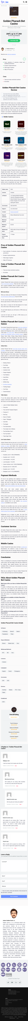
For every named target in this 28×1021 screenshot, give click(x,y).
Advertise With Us (8, 1002)
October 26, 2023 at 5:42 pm (10, 785)
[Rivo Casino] (7, 124)
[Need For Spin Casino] (7, 140)
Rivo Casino (7, 128)
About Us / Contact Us (9, 1016)
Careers (6, 1004)
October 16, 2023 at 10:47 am (8, 765)
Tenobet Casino (21, 160)
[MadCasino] (7, 155)
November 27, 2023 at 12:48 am (12, 804)
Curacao (4, 662)
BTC (3, 652)
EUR (3, 680)
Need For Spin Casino (7, 144)
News (16, 1016)
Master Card (11, 643)
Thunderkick (5, 634)
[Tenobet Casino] (21, 155)
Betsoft (12, 631)
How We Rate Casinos (12, 990)
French (10, 671)
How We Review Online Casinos (14, 991)
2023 (3, 701)
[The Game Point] (4, 1)
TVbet (12, 634)
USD (8, 680)
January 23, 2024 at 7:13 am (8, 848)
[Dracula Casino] (21, 124)
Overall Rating (14, 714)
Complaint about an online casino (11, 1000)
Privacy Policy (20, 1016)
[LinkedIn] (16, 982)
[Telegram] (19, 982)
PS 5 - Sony (18, 689)
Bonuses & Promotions (14, 732)
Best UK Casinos (4, 5)
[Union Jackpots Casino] (21, 140)
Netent (18, 631)
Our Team (7, 1001)
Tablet (3, 692)
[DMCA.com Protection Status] (9, 976)
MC (8, 652)
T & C (17, 1018)
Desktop (4, 689)
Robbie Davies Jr (10, 48)
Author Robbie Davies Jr (9, 920)
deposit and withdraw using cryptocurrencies (15, 485)
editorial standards (11, 54)
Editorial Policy (12, 1018)
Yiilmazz (5, 760)
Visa (18, 643)
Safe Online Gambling (12, 994)
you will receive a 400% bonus (8, 296)
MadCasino (7, 160)
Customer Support (14, 736)
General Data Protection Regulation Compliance (14, 999)
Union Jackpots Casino (21, 144)
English (4, 671)
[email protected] (14, 212)
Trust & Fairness (14, 723)
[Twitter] (8, 982)
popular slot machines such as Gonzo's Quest (12, 334)
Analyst (6, 1003)
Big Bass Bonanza (7, 384)
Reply (16, 765)
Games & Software (14, 727)
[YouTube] (12, 982)
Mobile (10, 689)
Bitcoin (3, 643)
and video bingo (10, 332)
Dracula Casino (21, 128)
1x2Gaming (4, 631)
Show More (13, 40)
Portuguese (17, 671)
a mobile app (24, 547)
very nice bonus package (7, 283)
